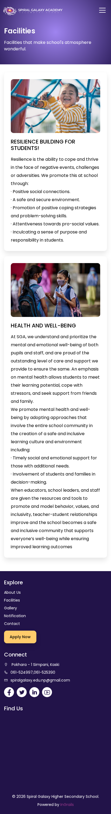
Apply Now (20, 637)
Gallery (10, 608)
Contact (12, 623)
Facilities (12, 600)
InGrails (67, 804)
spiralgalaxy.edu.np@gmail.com (40, 680)
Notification (15, 616)
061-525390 (44, 672)
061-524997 (22, 672)
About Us (12, 592)
